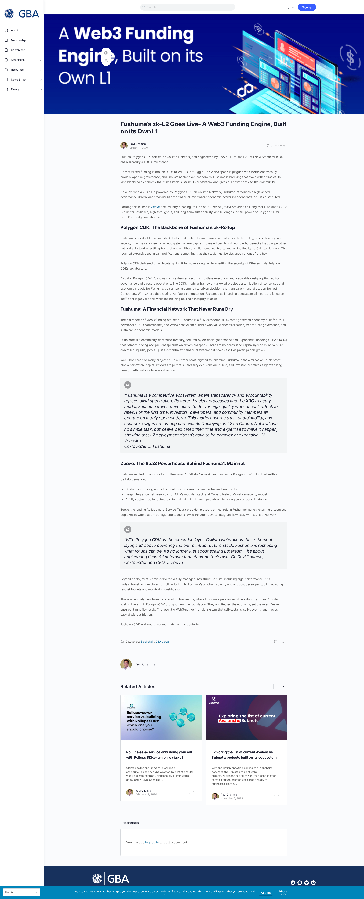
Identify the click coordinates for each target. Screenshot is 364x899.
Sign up (307, 7)
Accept (266, 892)
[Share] (282, 642)
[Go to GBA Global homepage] (22, 12)
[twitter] (306, 882)
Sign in (290, 7)
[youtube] (313, 882)
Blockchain (147, 641)
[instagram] (293, 882)
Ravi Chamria (137, 143)
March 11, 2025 (138, 147)
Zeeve (155, 207)
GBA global (162, 641)
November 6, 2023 (232, 798)
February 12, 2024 (146, 794)
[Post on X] (106, 60)
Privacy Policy (283, 892)
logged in (152, 842)
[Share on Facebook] (106, 53)
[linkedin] (299, 882)
